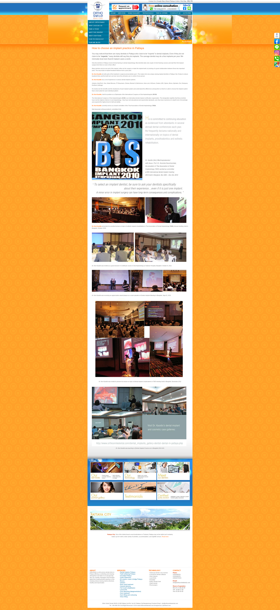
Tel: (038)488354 (160, 9)
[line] (276, 47)
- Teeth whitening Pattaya (127, 574)
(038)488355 (171, 9)
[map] (276, 64)
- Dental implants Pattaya (127, 572)
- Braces (122, 581)
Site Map (183, 1)
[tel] (276, 58)
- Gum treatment (124, 593)
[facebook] (276, 41)
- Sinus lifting (123, 597)
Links (177, 1)
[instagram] (276, 52)
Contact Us (152, 1)
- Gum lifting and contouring (128, 595)
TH (191, 1)
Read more (165, 536)
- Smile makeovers (125, 577)
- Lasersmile (123, 590)
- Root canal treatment (126, 584)
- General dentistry (125, 586)
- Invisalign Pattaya (125, 576)
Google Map (161, 1)
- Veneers (122, 583)
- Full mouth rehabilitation (127, 588)
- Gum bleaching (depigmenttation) (130, 591)
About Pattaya (170, 1)
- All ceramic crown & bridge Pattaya (130, 579)
